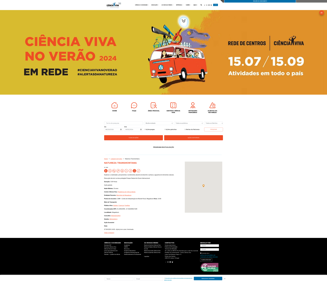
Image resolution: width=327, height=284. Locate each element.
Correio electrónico (170, 245)
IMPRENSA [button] (179, 5)
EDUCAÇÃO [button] (154, 5)
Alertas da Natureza (192, 129)
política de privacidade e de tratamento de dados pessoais (209, 256)
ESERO (126, 247)
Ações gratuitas (171, 129)
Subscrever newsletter (208, 278)
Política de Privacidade (171, 247)
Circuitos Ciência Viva (110, 247)
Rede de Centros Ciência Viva (152, 245)
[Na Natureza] (106, 170)
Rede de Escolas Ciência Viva (152, 250)
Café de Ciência (108, 252)
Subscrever (206, 260)
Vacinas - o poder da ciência (112, 254)
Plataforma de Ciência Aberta (126, 192)
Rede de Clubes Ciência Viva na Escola (152, 248)
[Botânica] (122, 170)
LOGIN (215, 4)
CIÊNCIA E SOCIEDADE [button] (141, 5)
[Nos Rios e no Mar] (135, 170)
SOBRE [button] (188, 5)
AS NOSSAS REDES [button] (167, 5)
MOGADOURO (115, 215)
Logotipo (146, 256)
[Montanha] (127, 170)
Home (106, 159)
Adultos (115, 205)
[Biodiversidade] (114, 170)
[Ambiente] (110, 170)
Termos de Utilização (171, 249)
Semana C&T (107, 245)
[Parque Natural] (131, 170)
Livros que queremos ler (111, 250)
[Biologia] (118, 170)
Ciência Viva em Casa (110, 249)
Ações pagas (150, 129)
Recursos (127, 249)
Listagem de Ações (116, 159)
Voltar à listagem (109, 232)
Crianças (121, 205)
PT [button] (196, 5)
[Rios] (139, 170)
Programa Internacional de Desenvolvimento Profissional (132, 253)
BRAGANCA (113, 219)
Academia (127, 245)
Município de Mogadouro (123, 195)
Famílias (127, 205)
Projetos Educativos (130, 250)
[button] (203, 185)
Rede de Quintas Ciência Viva (152, 252)
